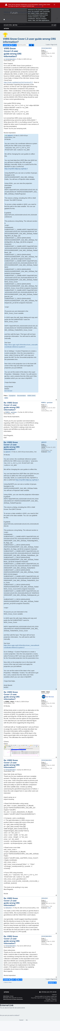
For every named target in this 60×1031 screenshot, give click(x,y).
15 (45, 404)
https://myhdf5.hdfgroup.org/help (15, 168)
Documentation (21, 395)
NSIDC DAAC (31, 395)
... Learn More (38, 6)
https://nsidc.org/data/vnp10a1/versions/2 (17, 82)
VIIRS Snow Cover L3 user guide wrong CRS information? (29, 40)
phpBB (41, 996)
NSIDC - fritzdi (45, 692)
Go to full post (8, 390)
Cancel (21, 1020)
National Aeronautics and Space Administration (13, 999)
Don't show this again (9, 19)
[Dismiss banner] (54, 4)
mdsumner (44, 898)
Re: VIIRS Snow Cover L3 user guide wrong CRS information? (12, 406)
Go (27, 1020)
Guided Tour (22, 24)
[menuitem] (53, 24)
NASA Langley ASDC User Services (15, 997)
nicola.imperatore (46, 48)
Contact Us (54, 994)
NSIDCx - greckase (46, 402)
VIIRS (6, 398)
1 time (49, 451)
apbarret (10, 135)
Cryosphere (12, 395)
